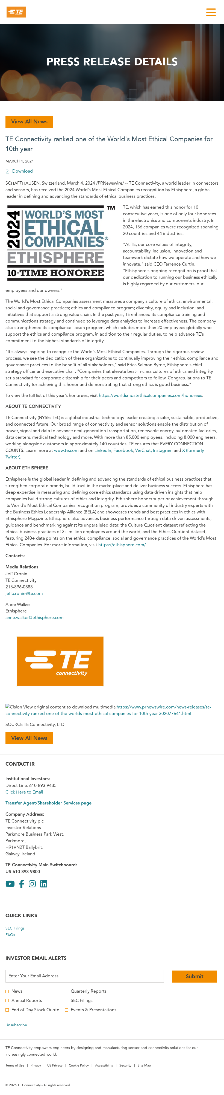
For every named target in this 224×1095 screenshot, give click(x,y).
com (38, 593)
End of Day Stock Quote (35, 1010)
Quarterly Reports (89, 991)
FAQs (16, 935)
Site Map (144, 1066)
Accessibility (104, 1066)
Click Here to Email (24, 792)
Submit (195, 976)
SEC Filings (21, 928)
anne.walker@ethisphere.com (34, 617)
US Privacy (55, 1066)
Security (125, 1066)
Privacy (36, 1066)
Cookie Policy (79, 1066)
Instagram (163, 450)
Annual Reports (26, 1000)
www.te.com (66, 450)
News (16, 991)
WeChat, (143, 450)
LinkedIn (103, 450)
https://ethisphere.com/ (122, 545)
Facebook (123, 450)
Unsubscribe (16, 1025)
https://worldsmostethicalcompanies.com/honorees (150, 395)
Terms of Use (14, 1066)
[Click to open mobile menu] (211, 12)
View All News (29, 121)
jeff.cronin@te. (19, 593)
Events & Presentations (93, 1010)
